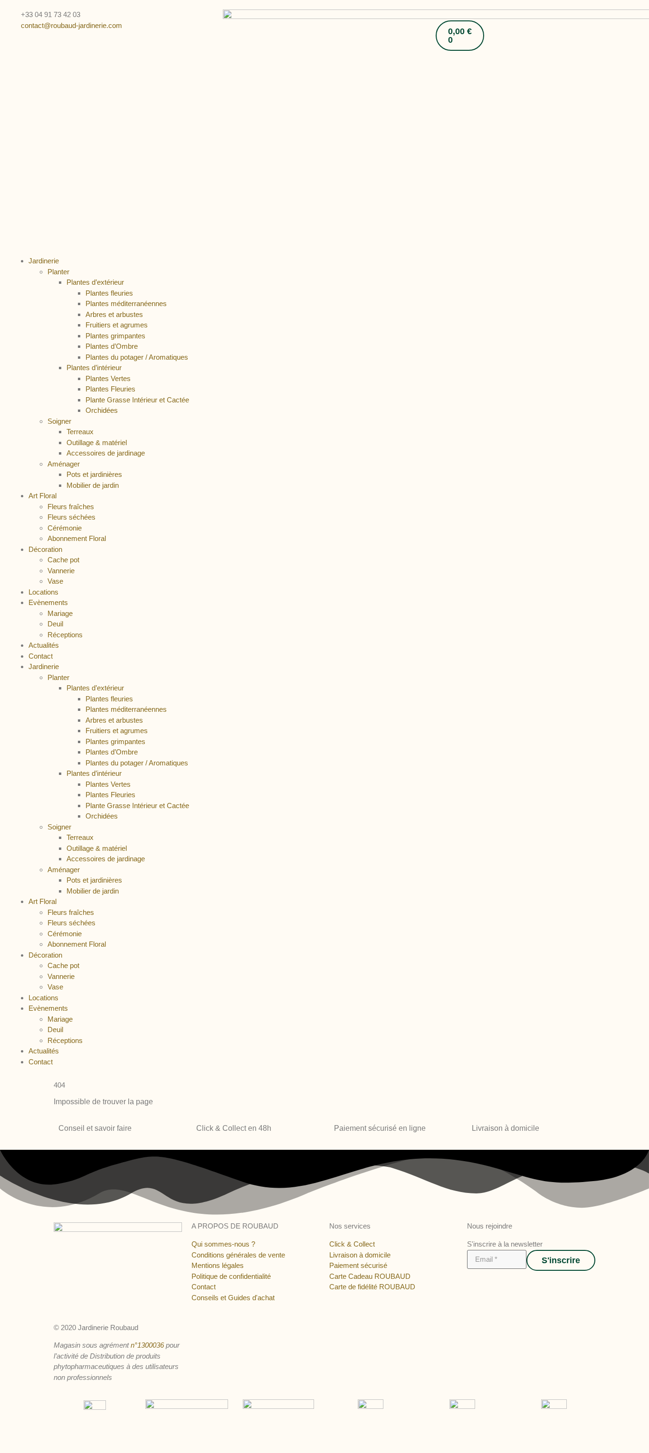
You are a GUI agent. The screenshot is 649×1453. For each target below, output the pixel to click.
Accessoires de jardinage (106, 453)
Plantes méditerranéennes (126, 303)
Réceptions (65, 635)
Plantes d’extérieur (95, 282)
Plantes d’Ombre (112, 346)
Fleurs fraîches (71, 507)
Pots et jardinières (94, 474)
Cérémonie (65, 528)
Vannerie (61, 571)
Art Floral (43, 496)
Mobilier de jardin (93, 485)
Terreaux (80, 432)
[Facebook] (470, 1284)
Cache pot (63, 560)
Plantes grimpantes (115, 336)
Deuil (55, 624)
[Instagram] (479, 1284)
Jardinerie (44, 261)
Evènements (48, 602)
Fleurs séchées (71, 517)
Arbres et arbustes (114, 314)
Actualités (44, 645)
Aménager (64, 464)
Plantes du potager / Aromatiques (137, 357)
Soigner (59, 421)
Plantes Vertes (108, 378)
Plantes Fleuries (110, 389)
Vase (55, 581)
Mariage (60, 613)
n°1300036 (147, 1345)
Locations (43, 592)
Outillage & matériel (97, 442)
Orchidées (102, 410)
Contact (41, 656)
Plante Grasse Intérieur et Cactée (137, 400)
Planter (58, 272)
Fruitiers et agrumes (117, 325)
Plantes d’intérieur (94, 367)
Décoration (45, 549)
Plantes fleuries (109, 293)
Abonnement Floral (77, 538)
